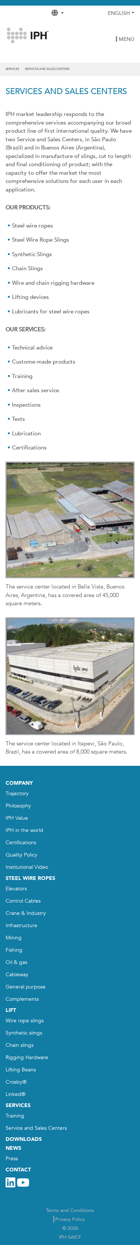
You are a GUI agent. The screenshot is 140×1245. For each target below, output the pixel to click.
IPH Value (17, 818)
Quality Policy (21, 854)
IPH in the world (24, 830)
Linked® (15, 1094)
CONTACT (18, 1169)
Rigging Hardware (27, 1057)
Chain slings (20, 1045)
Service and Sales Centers (36, 1128)
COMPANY (19, 783)
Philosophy (18, 805)
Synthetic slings (24, 1032)
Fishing (14, 950)
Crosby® (16, 1082)
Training (15, 1115)
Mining (14, 937)
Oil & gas (16, 962)
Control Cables (23, 900)
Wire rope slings (25, 1020)
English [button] (119, 13)
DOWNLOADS (24, 1139)
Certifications (21, 842)
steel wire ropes (30, 878)
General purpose (26, 986)
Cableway (17, 974)
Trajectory (17, 793)
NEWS (13, 1148)
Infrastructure (21, 925)
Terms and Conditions (70, 1210)
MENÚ (125, 39)
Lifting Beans (21, 1069)
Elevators (16, 888)
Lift (11, 1010)
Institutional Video (27, 867)
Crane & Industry (26, 913)
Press (12, 1158)
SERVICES (18, 1105)
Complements (22, 999)
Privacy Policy (70, 1219)
